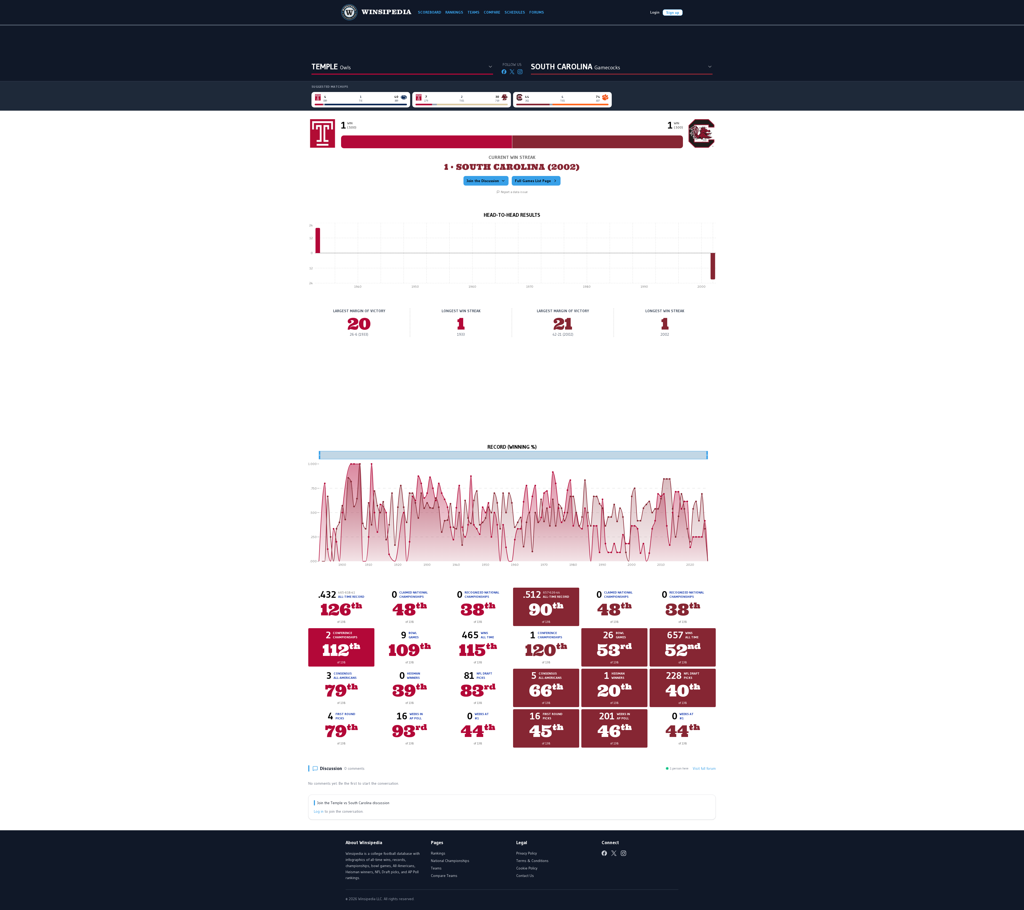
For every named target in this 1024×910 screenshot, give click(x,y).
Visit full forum (704, 768)
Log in (318, 811)
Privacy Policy (526, 853)
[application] (512, 257)
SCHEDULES (515, 12)
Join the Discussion (483, 180)
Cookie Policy (526, 868)
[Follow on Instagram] (520, 71)
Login (654, 12)
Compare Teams (444, 875)
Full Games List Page (533, 180)
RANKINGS (454, 12)
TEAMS (473, 12)
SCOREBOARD (429, 12)
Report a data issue (514, 192)
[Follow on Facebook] (504, 71)
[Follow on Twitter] (512, 71)
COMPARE (492, 12)
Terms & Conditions (532, 860)
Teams (436, 868)
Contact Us (525, 875)
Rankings (438, 853)
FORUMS (536, 12)
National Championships (450, 860)
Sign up (672, 12)
